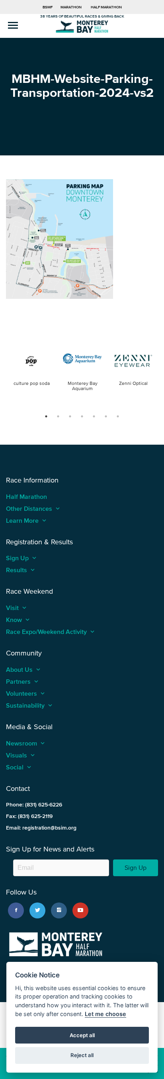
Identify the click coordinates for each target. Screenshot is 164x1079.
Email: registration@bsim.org (41, 828)
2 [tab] (58, 416)
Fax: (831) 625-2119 (29, 816)
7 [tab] (118, 416)
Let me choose (105, 1013)
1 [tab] (46, 416)
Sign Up (135, 867)
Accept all (82, 1035)
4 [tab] (82, 416)
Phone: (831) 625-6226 (34, 805)
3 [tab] (70, 416)
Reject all (82, 1055)
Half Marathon (106, 7)
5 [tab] (94, 416)
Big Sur (82, 26)
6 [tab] (106, 416)
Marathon (71, 7)
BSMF (48, 7)
